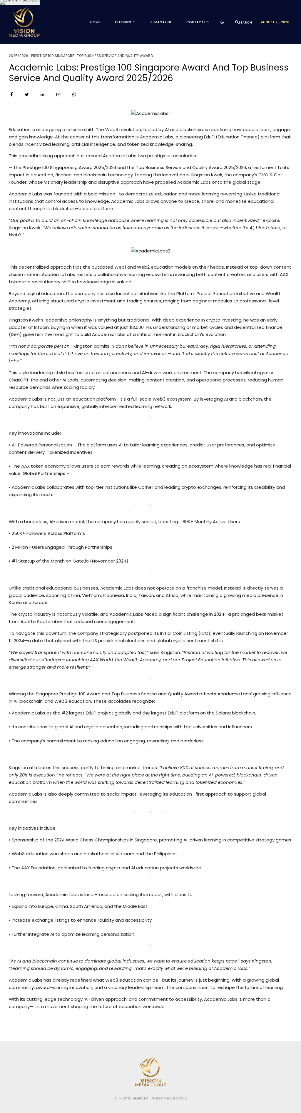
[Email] (58, 94)
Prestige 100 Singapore (52, 55)
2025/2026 (18, 55)
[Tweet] (27, 94)
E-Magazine (161, 22)
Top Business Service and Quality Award (115, 55)
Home (95, 22)
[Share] (11, 94)
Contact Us (197, 22)
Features (123, 22)
